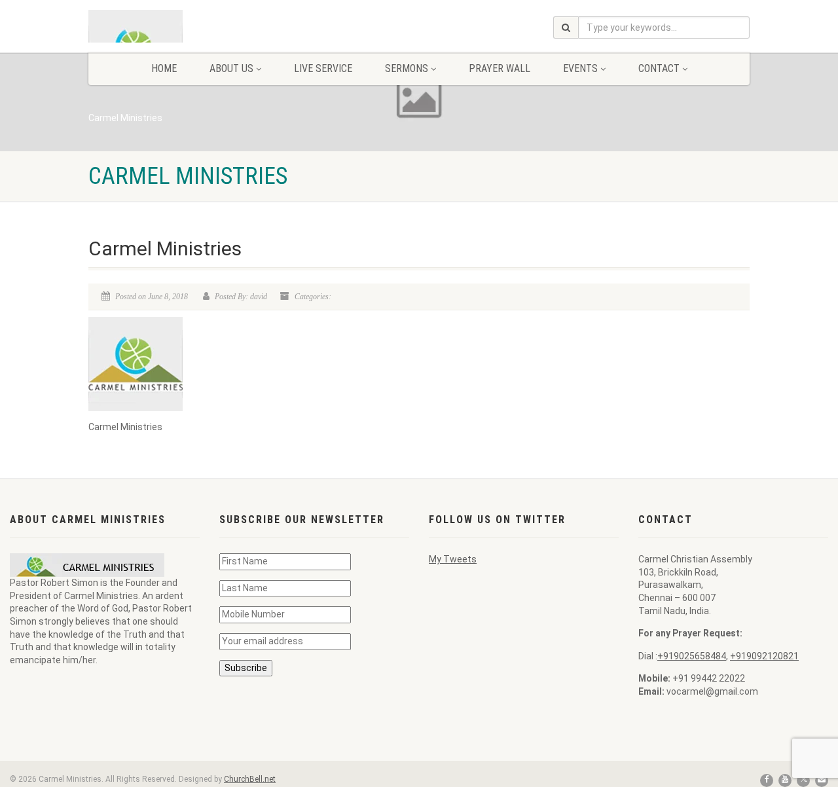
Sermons (406, 68)
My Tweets (453, 559)
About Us (231, 68)
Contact (659, 68)
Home (164, 68)
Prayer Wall (499, 68)
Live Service (323, 68)
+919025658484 (691, 656)
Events (580, 68)
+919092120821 (764, 656)
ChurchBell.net (250, 779)
